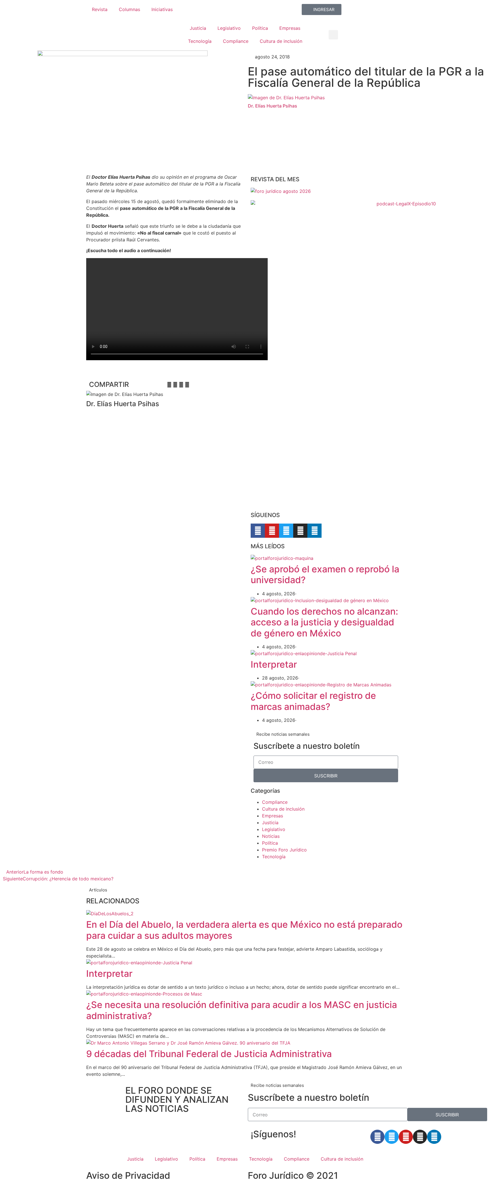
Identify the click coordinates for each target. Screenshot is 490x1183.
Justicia (198, 28)
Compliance (235, 41)
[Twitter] (286, 531)
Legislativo (229, 28)
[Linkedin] (314, 531)
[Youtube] (272, 531)
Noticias (271, 836)
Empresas (289, 28)
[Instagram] (300, 531)
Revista (99, 9)
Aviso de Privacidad (128, 1175)
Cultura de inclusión (281, 41)
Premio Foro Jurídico (284, 850)
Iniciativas (162, 9)
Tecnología (200, 41)
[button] (333, 34)
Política (260, 28)
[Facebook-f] (258, 531)
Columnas (129, 9)
